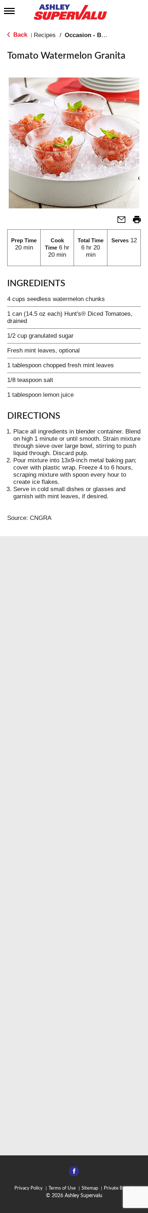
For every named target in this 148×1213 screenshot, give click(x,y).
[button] (118, 222)
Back (19, 34)
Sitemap (90, 1188)
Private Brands (119, 1188)
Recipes (45, 35)
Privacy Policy (28, 1188)
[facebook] (74, 1173)
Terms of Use (62, 1188)
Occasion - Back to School (102, 35)
